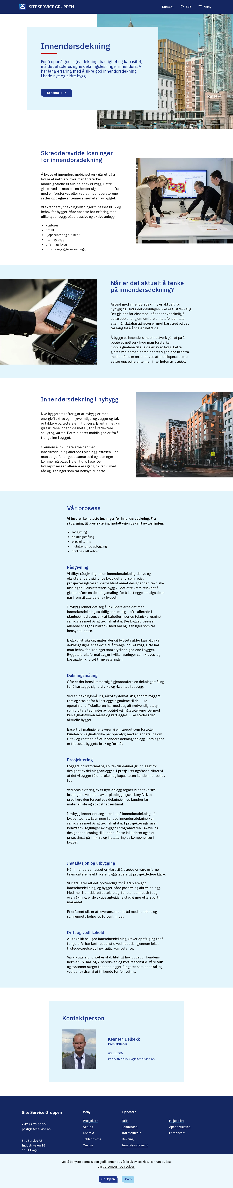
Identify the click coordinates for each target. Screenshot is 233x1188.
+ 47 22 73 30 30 (34, 1124)
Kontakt (167, 7)
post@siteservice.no (36, 1129)
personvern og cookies (119, 1166)
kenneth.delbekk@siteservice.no (131, 1059)
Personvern (177, 1133)
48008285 (115, 1053)
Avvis (128, 1179)
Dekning (128, 1139)
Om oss (88, 1145)
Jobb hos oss (92, 1139)
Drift (125, 1121)
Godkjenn (108, 1179)
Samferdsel (130, 1127)
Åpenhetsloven (180, 1127)
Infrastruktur (131, 1133)
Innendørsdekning (135, 1145)
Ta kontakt (54, 93)
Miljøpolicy (176, 1121)
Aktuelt (88, 1127)
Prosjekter (90, 1121)
